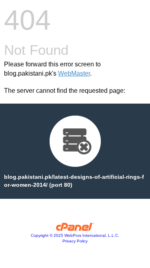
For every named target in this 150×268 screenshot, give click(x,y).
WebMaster (74, 73)
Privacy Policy (75, 241)
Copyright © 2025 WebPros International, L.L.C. (75, 235)
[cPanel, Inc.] (75, 229)
